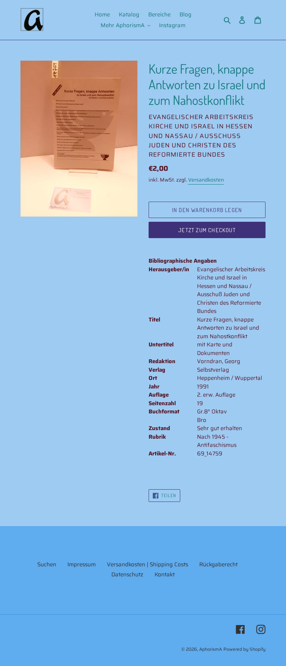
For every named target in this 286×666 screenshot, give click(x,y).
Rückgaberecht (218, 564)
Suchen (46, 564)
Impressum (81, 564)
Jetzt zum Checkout (207, 230)
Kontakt (165, 574)
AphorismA (210, 649)
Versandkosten (206, 180)
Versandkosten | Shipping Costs (147, 564)
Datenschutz (127, 574)
